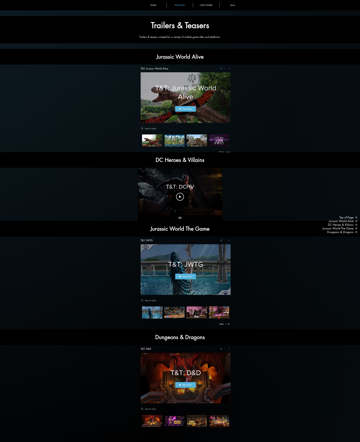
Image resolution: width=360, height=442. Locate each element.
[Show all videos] (180, 218)
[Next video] (216, 191)
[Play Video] (152, 141)
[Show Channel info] (228, 68)
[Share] (221, 68)
